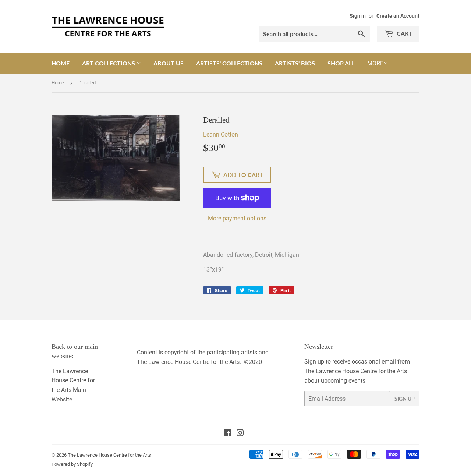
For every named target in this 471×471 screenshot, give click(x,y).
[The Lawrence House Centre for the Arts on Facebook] (227, 433)
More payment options (237, 218)
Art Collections (109, 63)
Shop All (341, 63)
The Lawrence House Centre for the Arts (109, 455)
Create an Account (397, 16)
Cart (403, 33)
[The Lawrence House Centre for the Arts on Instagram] (240, 433)
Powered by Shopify (72, 464)
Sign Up (404, 399)
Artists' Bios (295, 63)
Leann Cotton (220, 134)
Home (61, 63)
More (375, 63)
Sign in (358, 16)
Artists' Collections (229, 63)
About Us (168, 63)
